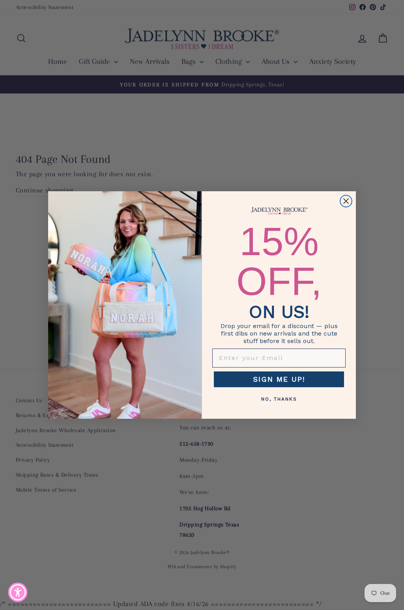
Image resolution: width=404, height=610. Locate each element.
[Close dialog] (346, 201)
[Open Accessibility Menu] (18, 592)
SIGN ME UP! (279, 379)
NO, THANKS (279, 399)
